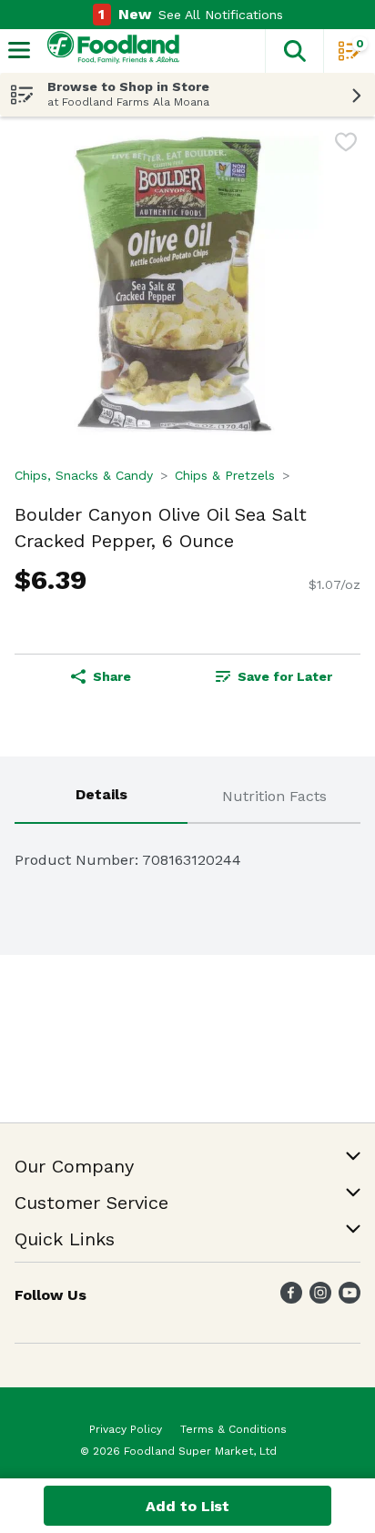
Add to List (187, 1506)
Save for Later (285, 676)
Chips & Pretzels (225, 475)
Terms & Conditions (233, 1429)
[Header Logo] (109, 51)
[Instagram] (320, 1298)
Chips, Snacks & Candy (84, 475)
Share (112, 676)
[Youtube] (349, 1298)
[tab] (101, 797)
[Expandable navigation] (19, 50)
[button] (294, 51)
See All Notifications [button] (220, 14)
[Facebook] (291, 1298)
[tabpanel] (187, 853)
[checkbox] (345, 145)
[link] (274, 676)
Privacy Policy (125, 1429)
